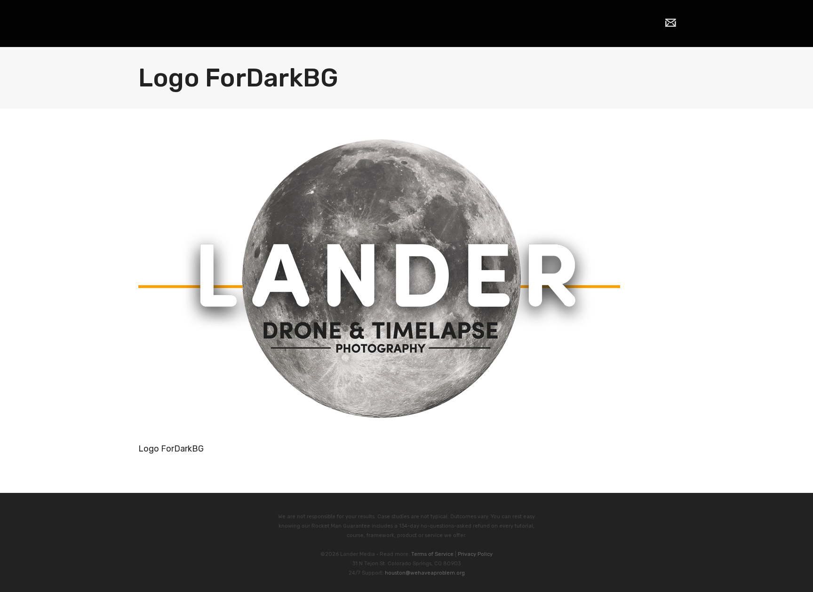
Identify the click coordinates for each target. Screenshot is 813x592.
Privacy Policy (475, 554)
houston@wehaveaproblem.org (425, 573)
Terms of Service (432, 554)
